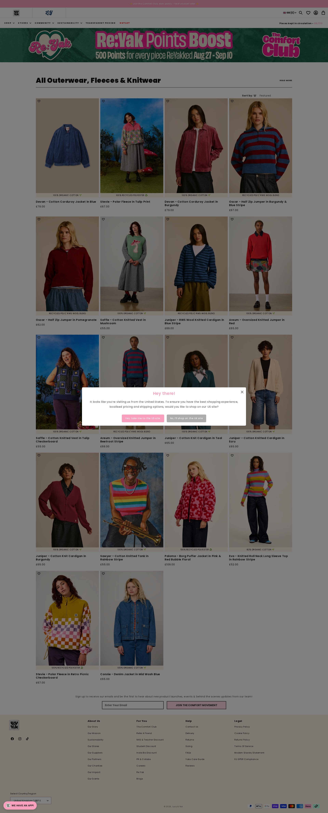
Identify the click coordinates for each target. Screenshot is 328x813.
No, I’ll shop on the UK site (186, 418)
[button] (20, 805)
